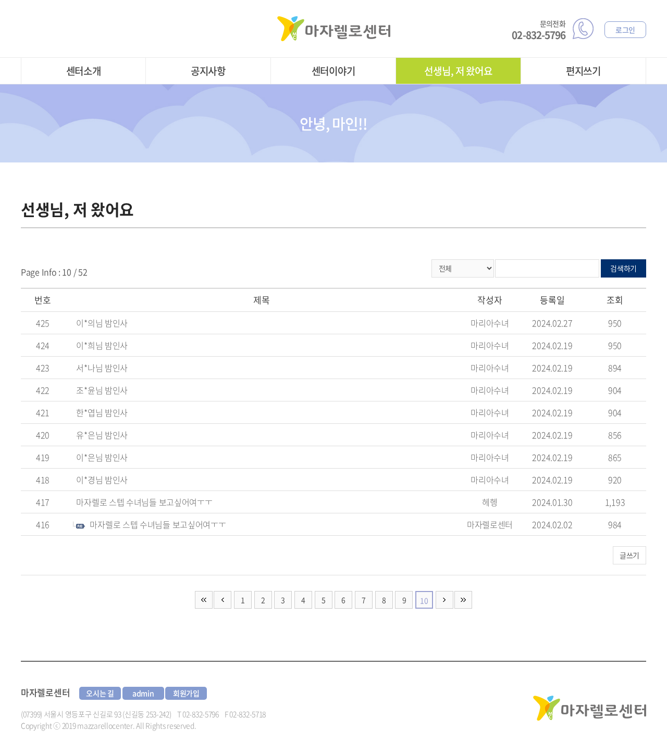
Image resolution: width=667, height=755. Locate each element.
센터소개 (83, 71)
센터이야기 (333, 71)
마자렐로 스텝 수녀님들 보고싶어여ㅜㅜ (144, 502)
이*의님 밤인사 (102, 323)
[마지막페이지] (463, 600)
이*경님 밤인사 (102, 479)
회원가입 (186, 693)
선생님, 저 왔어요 (458, 71)
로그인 (625, 29)
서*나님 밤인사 (102, 367)
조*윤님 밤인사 (102, 390)
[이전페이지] (222, 600)
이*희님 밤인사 (102, 345)
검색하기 (623, 268)
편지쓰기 (583, 71)
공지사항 (208, 71)
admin (143, 693)
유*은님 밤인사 (102, 435)
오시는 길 (100, 693)
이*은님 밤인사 (102, 457)
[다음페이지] (444, 600)
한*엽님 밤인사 (102, 412)
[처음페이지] (204, 600)
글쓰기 (629, 555)
